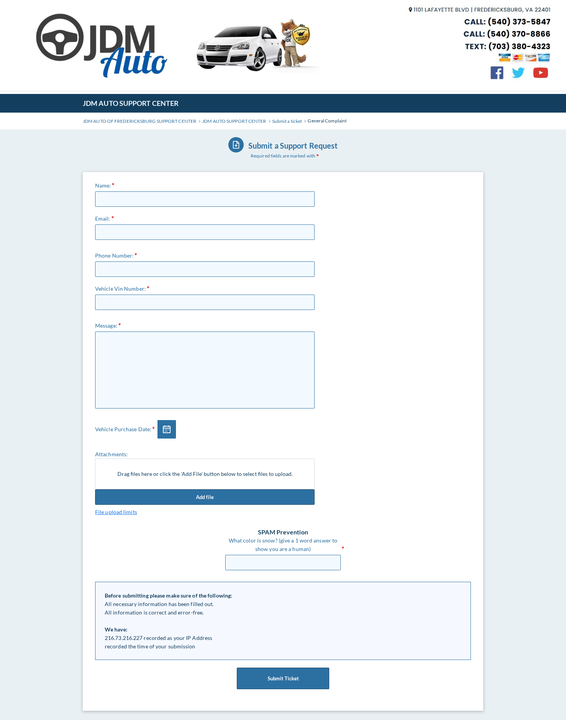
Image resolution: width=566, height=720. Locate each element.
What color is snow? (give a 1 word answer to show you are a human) (283, 544)
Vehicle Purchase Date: (123, 429)
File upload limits (116, 512)
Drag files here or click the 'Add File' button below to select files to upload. (205, 474)
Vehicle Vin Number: (120, 288)
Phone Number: (114, 255)
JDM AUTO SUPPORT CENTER (131, 103)
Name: (103, 185)
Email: (103, 218)
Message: (106, 325)
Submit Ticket (283, 678)
